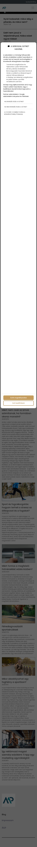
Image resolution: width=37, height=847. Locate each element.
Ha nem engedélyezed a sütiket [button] (15, 107)
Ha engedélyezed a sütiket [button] (14, 102)
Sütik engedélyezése (18, 398)
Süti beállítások (18, 403)
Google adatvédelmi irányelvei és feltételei (16, 95)
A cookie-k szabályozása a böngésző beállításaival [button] (14, 113)
